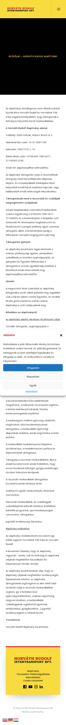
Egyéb (33, 385)
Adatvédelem (31, 391)
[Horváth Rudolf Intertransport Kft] (20, 9)
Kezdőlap (14, 56)
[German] (10, 719)
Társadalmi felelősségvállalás (33, 674)
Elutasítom (33, 376)
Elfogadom (33, 367)
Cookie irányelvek (33, 680)
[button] (61, 335)
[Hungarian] (16, 719)
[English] (5, 719)
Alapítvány (33, 670)
